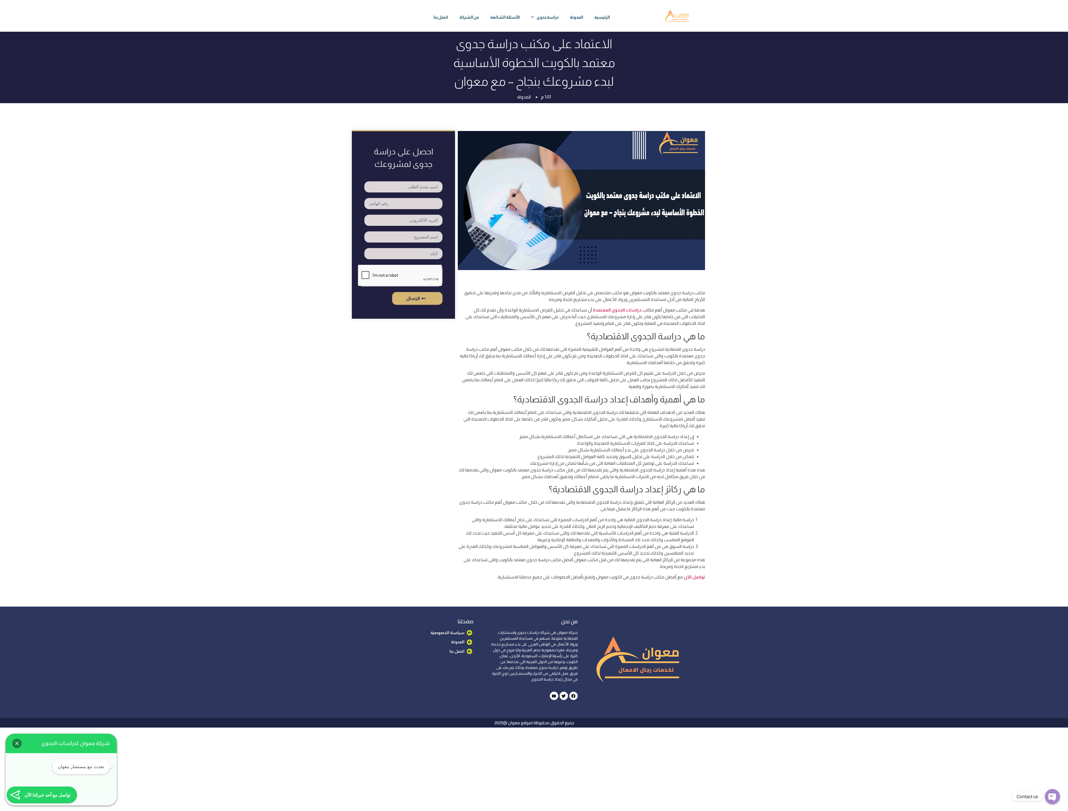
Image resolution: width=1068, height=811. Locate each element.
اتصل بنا (441, 17)
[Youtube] (554, 696)
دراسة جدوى (548, 17)
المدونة (576, 17)
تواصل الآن (694, 577)
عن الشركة (469, 17)
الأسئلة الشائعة (505, 17)
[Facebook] (573, 696)
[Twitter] (564, 696)
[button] (17, 743)
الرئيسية (602, 17)
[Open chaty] (1052, 796)
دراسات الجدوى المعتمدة (617, 310)
